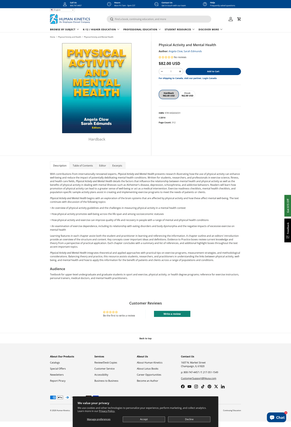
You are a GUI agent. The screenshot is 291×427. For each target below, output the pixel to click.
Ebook (187, 94)
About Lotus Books (147, 368)
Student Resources (178, 29)
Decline (189, 419)
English (56, 10)
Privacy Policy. (107, 411)
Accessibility (101, 374)
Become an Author (147, 380)
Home (52, 37)
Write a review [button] (172, 314)
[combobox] (159, 19)
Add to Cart (213, 71)
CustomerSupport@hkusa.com (198, 378)
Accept (144, 419)
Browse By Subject (62, 29)
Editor (102, 165)
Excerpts (117, 165)
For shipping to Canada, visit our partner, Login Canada (188, 78)
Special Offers (58, 368)
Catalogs (55, 362)
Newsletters (57, 374)
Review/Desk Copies (105, 362)
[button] (166, 57)
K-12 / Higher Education (99, 29)
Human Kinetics (63, 410)
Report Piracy (57, 380)
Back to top (145, 338)
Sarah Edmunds (193, 51)
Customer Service (104, 368)
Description (60, 165)
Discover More (209, 29)
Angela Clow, (176, 51)
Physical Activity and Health (69, 37)
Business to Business (106, 380)
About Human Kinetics (149, 362)
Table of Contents (83, 165)
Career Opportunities (149, 374)
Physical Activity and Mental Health (98, 37)
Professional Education (140, 29)
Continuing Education (232, 410)
